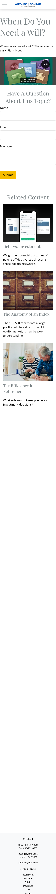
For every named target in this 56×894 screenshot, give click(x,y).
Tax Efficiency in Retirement (18, 388)
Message (6, 146)
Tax (28, 889)
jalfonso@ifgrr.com (28, 862)
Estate (28, 882)
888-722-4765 (32, 844)
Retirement (28, 874)
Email (3, 127)
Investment (28, 878)
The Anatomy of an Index (26, 314)
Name (4, 108)
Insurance (28, 885)
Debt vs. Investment (21, 246)
